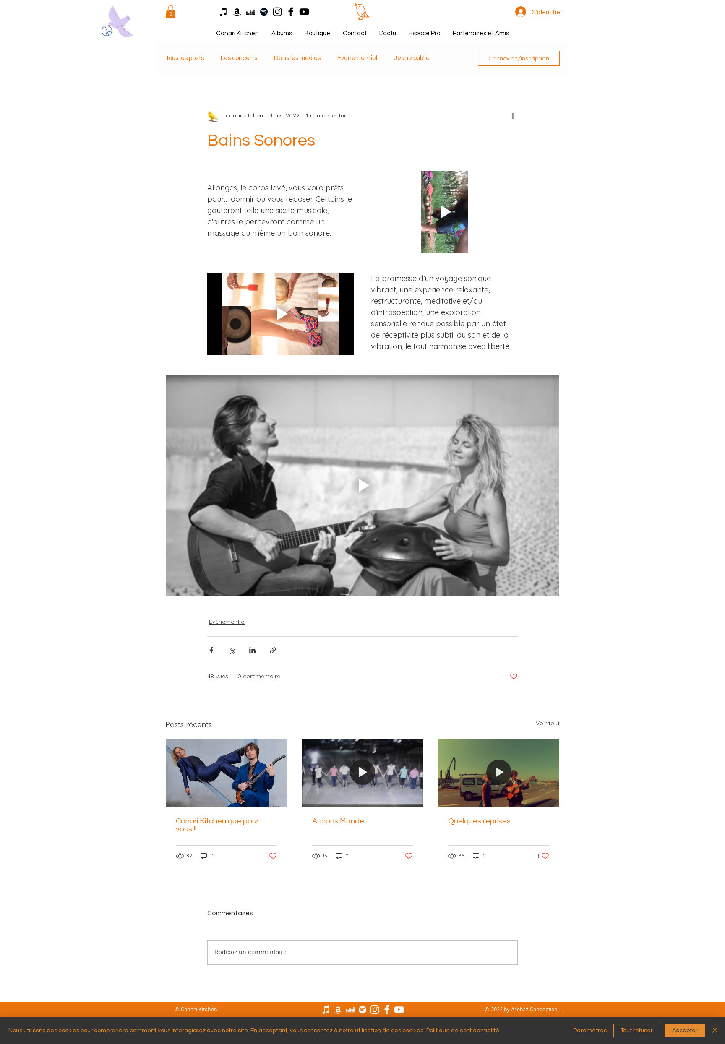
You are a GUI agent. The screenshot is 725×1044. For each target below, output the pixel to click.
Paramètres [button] (590, 1031)
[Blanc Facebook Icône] (387, 1009)
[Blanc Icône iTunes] (326, 1009)
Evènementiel (357, 58)
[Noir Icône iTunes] (223, 12)
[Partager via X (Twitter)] (232, 650)
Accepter (685, 1031)
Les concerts (239, 58)
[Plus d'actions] (513, 116)
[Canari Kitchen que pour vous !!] (226, 773)
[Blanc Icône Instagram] (375, 1009)
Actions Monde (338, 821)
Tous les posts (184, 58)
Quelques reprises (479, 821)
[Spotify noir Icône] (264, 12)
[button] (170, 11)
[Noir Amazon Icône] (237, 12)
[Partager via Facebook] (211, 650)
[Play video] (444, 212)
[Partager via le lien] (273, 650)
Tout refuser (637, 1031)
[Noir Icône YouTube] (304, 12)
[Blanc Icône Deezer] (350, 1009)
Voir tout (548, 723)
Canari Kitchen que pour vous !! (217, 825)
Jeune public (411, 58)
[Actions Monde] (362, 773)
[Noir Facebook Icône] (291, 12)
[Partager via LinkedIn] (252, 650)
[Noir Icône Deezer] (250, 12)
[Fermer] (715, 1030)
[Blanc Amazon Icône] (338, 1009)
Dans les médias (297, 58)
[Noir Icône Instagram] (277, 12)
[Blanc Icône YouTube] (399, 1009)
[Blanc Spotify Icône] (362, 1009)
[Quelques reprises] (498, 773)
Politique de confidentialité (462, 1031)
